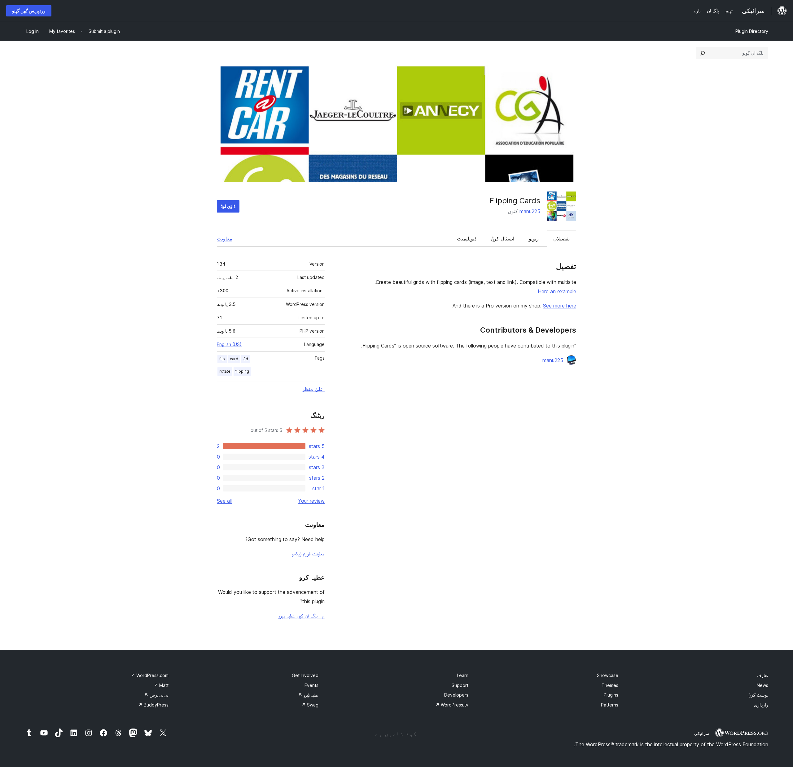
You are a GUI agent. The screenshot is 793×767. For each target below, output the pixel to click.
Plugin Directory (751, 31)
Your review (311, 501)
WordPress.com (150, 675)
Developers (456, 694)
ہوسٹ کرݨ (758, 694)
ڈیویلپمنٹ (466, 238)
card (234, 359)
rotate (224, 371)
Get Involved (305, 675)
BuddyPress (153, 704)
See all (224, 501)
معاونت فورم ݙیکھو (308, 553)
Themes (610, 685)
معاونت (224, 238)
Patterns (609, 704)
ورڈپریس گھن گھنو (29, 10)
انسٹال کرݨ (502, 238)
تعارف (762, 675)
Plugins (611, 694)
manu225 (529, 211)
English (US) (229, 344)
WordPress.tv (452, 704)
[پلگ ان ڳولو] (702, 53)
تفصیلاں (561, 238)
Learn (462, 675)
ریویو (534, 238)
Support (460, 685)
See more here (559, 306)
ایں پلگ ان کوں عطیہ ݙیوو (301, 615)
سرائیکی (701, 733)
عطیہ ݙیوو (308, 694)
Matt (161, 685)
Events (311, 685)
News (762, 685)
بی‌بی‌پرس (156, 694)
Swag (310, 704)
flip (222, 359)
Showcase (607, 675)
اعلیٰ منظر (313, 389)
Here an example (557, 291)
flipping (242, 371)
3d (245, 359)
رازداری (761, 704)
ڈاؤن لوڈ (228, 206)
